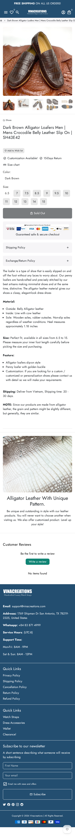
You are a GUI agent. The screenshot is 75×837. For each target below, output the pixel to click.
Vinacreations (36, 815)
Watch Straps (11, 717)
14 (34, 201)
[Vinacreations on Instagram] (17, 804)
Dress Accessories (14, 723)
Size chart (11, 165)
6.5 (7, 193)
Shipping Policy (12, 681)
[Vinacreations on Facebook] (8, 804)
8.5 (37, 193)
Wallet (7, 728)
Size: (6, 187)
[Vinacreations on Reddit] (21, 804)
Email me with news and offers (22, 784)
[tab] (37, 247)
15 (43, 201)
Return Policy (11, 693)
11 (6, 201)
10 (66, 193)
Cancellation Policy (15, 687)
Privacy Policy (11, 675)
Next (68, 61)
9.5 (57, 193)
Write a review (37, 562)
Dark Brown (12, 178)
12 (15, 201)
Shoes (7, 120)
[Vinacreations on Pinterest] (13, 804)
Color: (7, 172)
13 (24, 201)
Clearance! (9, 734)
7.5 (26, 193)
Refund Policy (11, 699)
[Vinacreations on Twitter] (4, 804)
